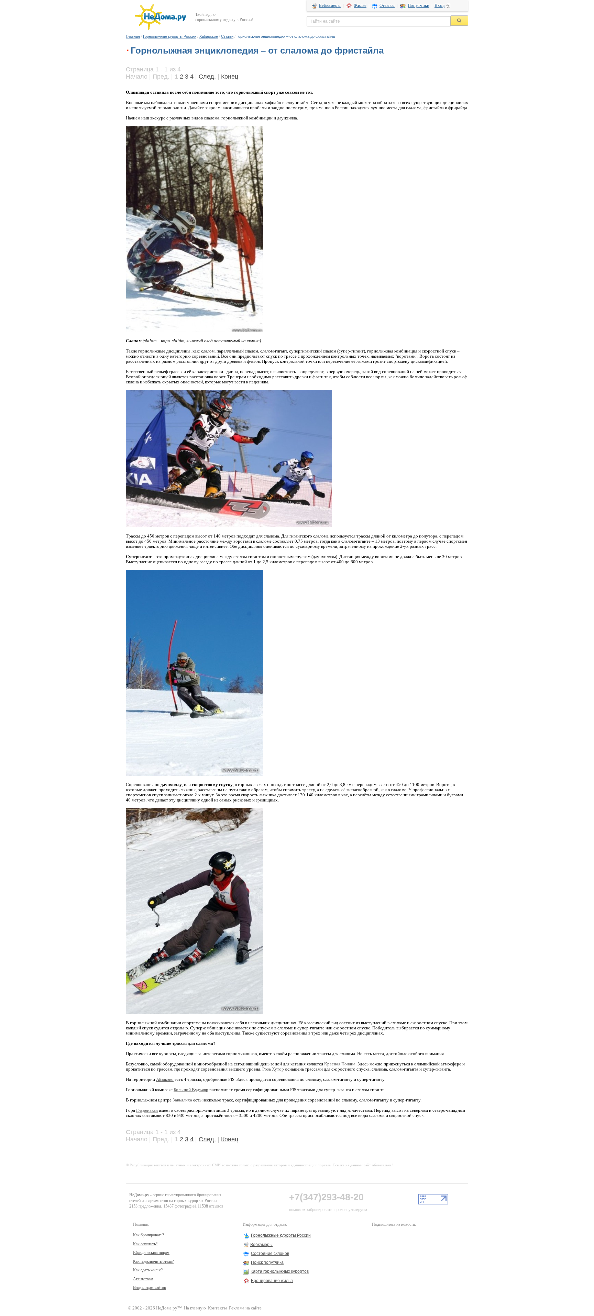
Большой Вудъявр (191, 1089)
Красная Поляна (339, 1064)
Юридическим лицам (151, 1252)
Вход (439, 5)
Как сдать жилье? (148, 1270)
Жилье (360, 5)
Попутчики (418, 5)
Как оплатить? (145, 1244)
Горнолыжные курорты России (169, 36)
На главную (195, 1308)
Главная (133, 36)
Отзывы (387, 5)
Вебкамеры (330, 5)
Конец (229, 76)
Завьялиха (182, 1100)
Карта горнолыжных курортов (280, 1271)
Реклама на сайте (245, 1308)
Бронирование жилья (272, 1280)
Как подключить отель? (153, 1261)
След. (207, 76)
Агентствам (143, 1279)
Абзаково (165, 1079)
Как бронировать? (148, 1235)
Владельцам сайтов (149, 1287)
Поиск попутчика (267, 1262)
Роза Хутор (273, 1069)
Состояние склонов (270, 1253)
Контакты (217, 1308)
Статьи (227, 36)
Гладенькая (147, 1110)
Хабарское (208, 36)
